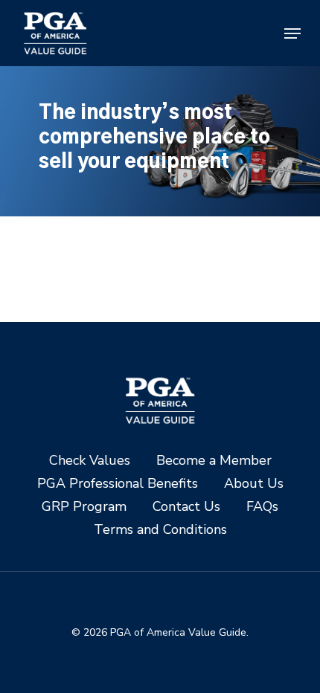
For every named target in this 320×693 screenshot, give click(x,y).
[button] (292, 33)
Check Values (89, 460)
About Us (254, 483)
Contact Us (186, 506)
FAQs (262, 506)
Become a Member (214, 460)
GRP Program (84, 506)
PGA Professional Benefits (117, 483)
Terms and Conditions (160, 529)
